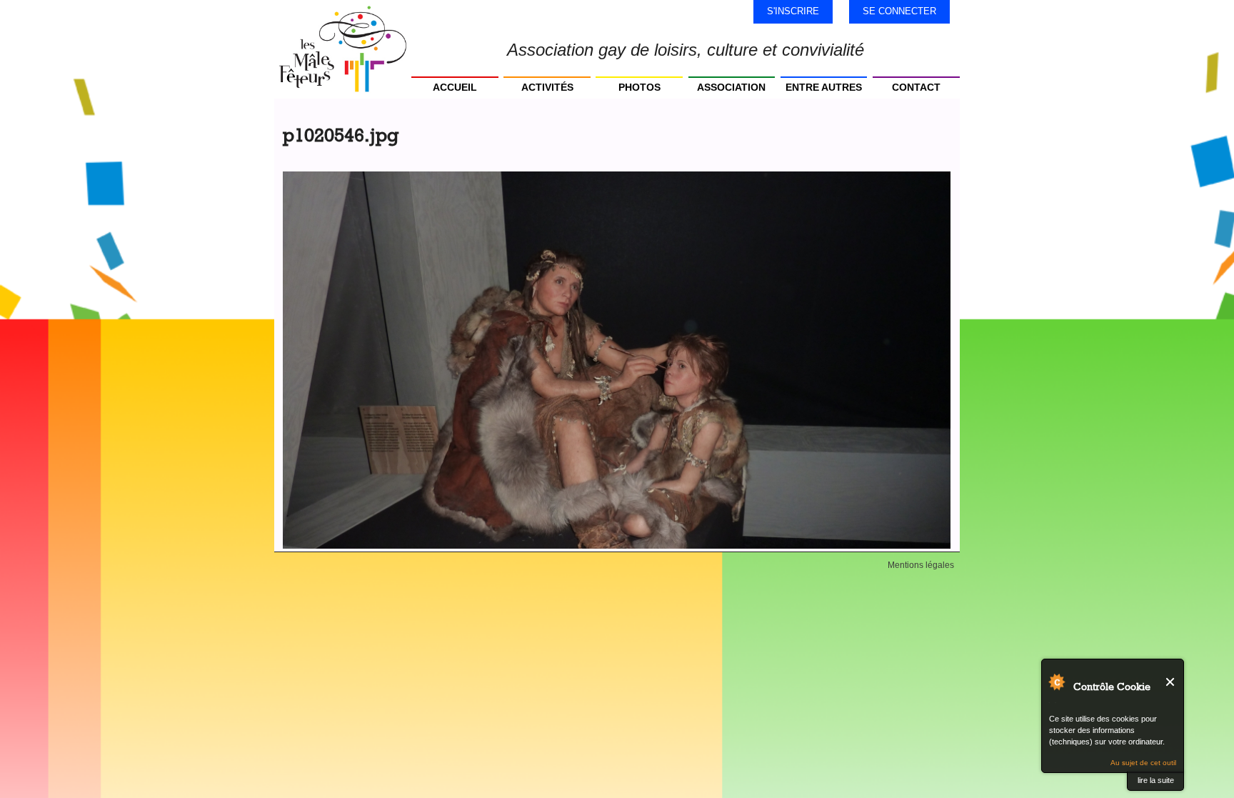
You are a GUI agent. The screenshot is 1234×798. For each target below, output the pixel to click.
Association (731, 87)
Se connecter (899, 11)
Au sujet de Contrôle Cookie (1056, 681)
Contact (916, 87)
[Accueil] (342, 49)
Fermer (1170, 682)
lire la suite (1156, 780)
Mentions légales (921, 565)
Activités (547, 87)
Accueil (455, 87)
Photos (639, 87)
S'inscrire (793, 11)
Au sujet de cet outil (1143, 763)
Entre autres (824, 87)
